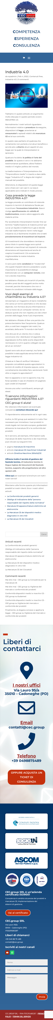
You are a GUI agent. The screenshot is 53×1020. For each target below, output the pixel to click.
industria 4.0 (10, 79)
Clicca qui (9, 476)
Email (26, 722)
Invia (42, 996)
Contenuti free (36, 76)
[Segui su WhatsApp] (12, 953)
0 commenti (23, 79)
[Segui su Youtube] (7, 953)
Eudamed (22, 596)
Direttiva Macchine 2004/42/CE (27, 453)
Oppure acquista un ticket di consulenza (26, 777)
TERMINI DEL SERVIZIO (22, 1016)
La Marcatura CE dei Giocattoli (20, 519)
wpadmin (12, 76)
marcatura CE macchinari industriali (30, 450)
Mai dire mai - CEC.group (16, 580)
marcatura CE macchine (24, 447)
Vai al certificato (18, 912)
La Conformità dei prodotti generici (23, 496)
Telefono (26, 756)
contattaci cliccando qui (27, 410)
